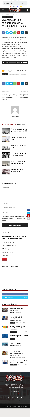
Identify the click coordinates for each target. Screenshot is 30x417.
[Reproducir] (4, 62)
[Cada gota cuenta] (5, 344)
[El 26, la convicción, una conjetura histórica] (6, 155)
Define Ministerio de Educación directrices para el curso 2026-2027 (18, 319)
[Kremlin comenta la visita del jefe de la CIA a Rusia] (5, 362)
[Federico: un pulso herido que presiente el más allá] (6, 131)
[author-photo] (15, 114)
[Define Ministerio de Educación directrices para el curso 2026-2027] (5, 318)
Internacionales (13, 331)
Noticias (7, 14)
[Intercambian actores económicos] (5, 310)
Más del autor (21, 124)
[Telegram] (11, 32)
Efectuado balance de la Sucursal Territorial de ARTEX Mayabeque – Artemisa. (8, 96)
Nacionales (12, 322)
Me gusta (25, 294)
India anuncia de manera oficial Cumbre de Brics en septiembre (18, 328)
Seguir (25, 297)
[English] (14, 6)
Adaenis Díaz (6, 28)
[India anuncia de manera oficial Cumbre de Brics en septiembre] (5, 327)
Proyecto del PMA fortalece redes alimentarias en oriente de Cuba (19, 353)
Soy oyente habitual (8, 242)
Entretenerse (7, 255)
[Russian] (17, 6)
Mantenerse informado (9, 245)
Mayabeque (23, 74)
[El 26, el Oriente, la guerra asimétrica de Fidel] (6, 163)
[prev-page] (3, 178)
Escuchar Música (8, 252)
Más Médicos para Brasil (14, 74)
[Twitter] (7, 32)
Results (25, 259)
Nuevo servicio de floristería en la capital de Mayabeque (22, 95)
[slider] (25, 62)
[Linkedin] (22, 32)
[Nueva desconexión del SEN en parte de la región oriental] (5, 336)
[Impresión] (26, 32)
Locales (3, 133)
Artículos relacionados (9, 124)
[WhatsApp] (14, 32)
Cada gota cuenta (15, 343)
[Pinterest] (18, 32)
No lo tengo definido (9, 249)
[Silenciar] (21, 62)
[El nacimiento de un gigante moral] (6, 171)
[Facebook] (3, 32)
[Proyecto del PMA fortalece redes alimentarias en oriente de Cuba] (5, 353)
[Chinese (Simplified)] (10, 6)
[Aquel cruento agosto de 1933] (6, 147)
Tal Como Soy (14, 14)
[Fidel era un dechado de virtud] (6, 139)
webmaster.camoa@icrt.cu (15, 393)
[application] (15, 62)
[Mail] (12, 397)
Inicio (3, 14)
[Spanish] (21, 6)
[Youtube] (21, 397)
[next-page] (5, 178)
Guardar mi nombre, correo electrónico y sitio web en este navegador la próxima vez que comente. (15, 218)
